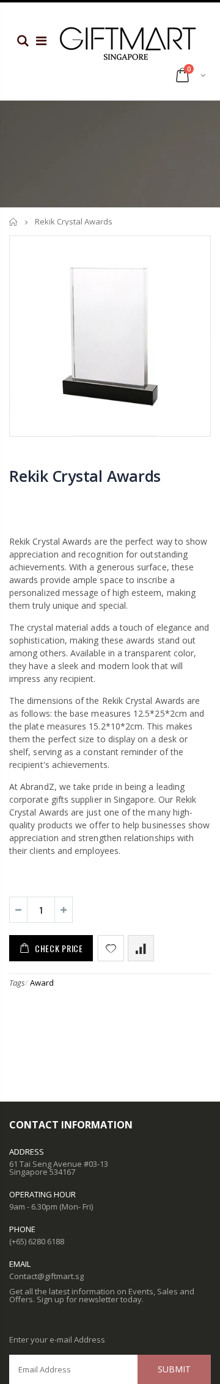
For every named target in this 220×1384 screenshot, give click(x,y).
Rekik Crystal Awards (85, 475)
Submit (174, 1369)
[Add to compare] (141, 948)
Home (13, 222)
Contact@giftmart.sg (46, 1276)
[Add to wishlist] (111, 948)
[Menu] (41, 40)
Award (42, 982)
